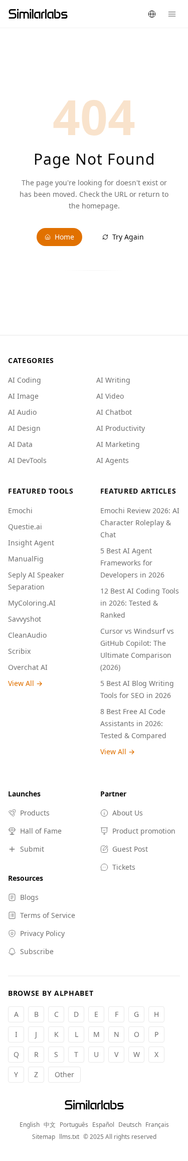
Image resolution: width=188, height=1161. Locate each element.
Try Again (128, 237)
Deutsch (129, 1125)
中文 (50, 1125)
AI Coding (24, 380)
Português (74, 1125)
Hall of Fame (41, 831)
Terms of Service (47, 915)
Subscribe (37, 951)
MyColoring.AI (32, 603)
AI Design (24, 428)
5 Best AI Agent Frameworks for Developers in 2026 (132, 562)
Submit (32, 849)
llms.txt (69, 1137)
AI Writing (113, 380)
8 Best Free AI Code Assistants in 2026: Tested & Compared (133, 723)
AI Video (110, 396)
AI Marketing (118, 444)
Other (64, 1074)
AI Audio (22, 412)
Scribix (19, 651)
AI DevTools (27, 460)
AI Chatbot (114, 412)
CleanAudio (27, 635)
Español (103, 1125)
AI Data (20, 444)
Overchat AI (28, 667)
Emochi (20, 510)
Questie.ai (25, 526)
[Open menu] (172, 14)
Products (35, 813)
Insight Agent (31, 542)
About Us (127, 813)
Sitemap (43, 1137)
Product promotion (143, 831)
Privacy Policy (42, 933)
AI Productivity (120, 428)
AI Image (23, 396)
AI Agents (112, 460)
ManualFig (26, 558)
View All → (25, 683)
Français (157, 1125)
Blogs (29, 897)
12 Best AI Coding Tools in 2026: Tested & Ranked (139, 603)
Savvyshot (24, 619)
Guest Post (130, 849)
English (30, 1125)
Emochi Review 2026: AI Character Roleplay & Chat (139, 522)
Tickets (123, 867)
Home (64, 237)
